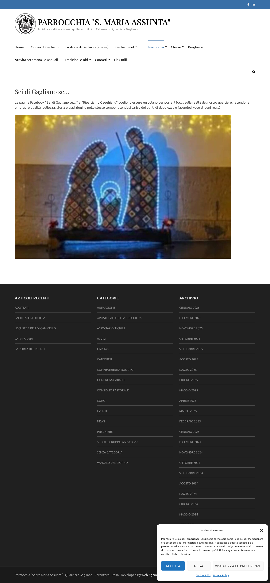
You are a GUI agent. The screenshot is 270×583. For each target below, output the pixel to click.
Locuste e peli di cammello (35, 328)
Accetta (173, 566)
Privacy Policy (221, 575)
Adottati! (22, 307)
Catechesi (104, 359)
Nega (198, 566)
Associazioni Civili (111, 328)
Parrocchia (156, 47)
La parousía (24, 338)
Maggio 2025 (188, 390)
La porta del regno (30, 349)
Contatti (101, 59)
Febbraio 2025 (190, 421)
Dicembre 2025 (190, 318)
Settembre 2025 (191, 349)
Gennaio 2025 (189, 431)
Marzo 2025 (188, 411)
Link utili (120, 59)
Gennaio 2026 (189, 307)
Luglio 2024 (188, 493)
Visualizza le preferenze (238, 566)
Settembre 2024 (191, 473)
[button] (261, 530)
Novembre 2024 (191, 452)
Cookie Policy (203, 575)
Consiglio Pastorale (113, 390)
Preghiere (195, 47)
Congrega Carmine (111, 380)
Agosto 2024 (188, 483)
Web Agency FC (152, 575)
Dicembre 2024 (190, 442)
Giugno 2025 (188, 380)
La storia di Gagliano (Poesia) (86, 47)
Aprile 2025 (187, 400)
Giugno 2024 (188, 504)
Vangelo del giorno (112, 462)
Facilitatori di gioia (30, 318)
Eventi (102, 411)
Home (19, 47)
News (101, 421)
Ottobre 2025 (189, 338)
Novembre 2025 (191, 328)
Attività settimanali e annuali (36, 59)
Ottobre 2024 (189, 462)
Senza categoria (109, 452)
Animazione (106, 307)
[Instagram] (254, 4)
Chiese (176, 47)
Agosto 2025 (188, 359)
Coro (101, 400)
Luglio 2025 (188, 369)
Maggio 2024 (188, 514)
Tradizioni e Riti (76, 59)
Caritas (102, 349)
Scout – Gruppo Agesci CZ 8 (117, 442)
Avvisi (101, 338)
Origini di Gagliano (44, 47)
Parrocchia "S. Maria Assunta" (104, 21)
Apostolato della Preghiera (119, 318)
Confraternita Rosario (115, 369)
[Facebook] (248, 4)
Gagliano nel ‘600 (128, 47)
